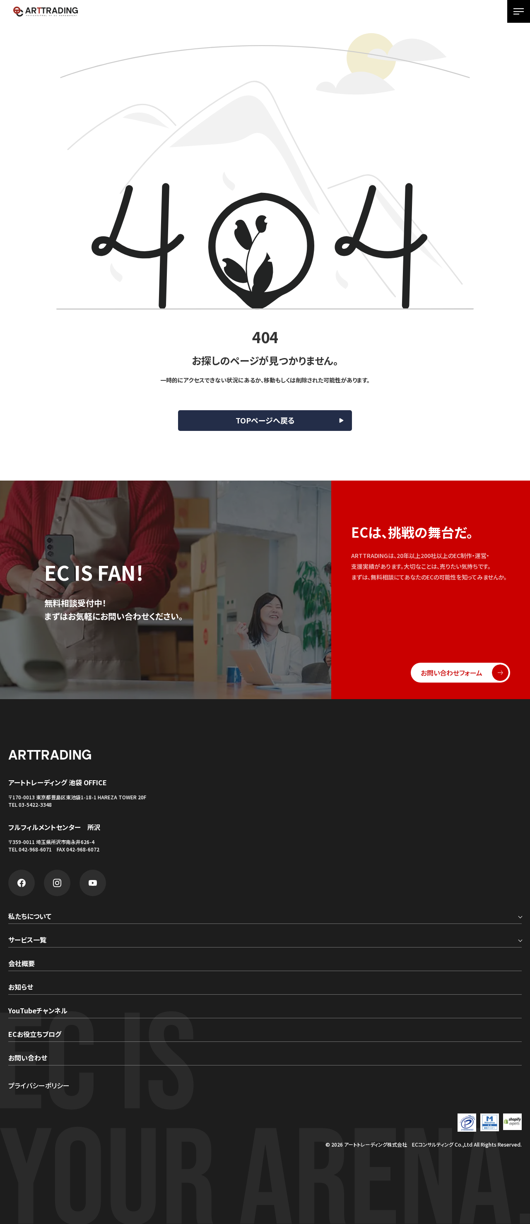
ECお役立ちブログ (34, 1035)
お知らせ (20, 988)
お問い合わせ (27, 1058)
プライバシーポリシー (39, 1085)
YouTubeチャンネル (37, 1011)
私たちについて (29, 917)
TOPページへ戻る (265, 420)
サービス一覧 (27, 940)
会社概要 (21, 964)
